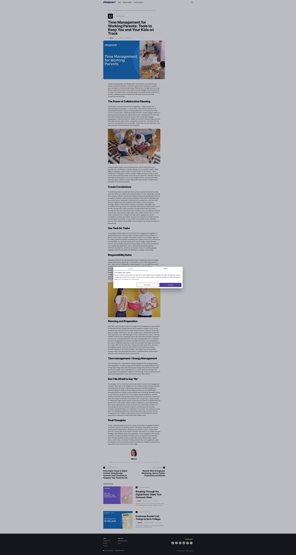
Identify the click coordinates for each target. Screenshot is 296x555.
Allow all (170, 285)
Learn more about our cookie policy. (128, 279)
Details (165, 268)
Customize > (147, 285)
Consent (130, 268)
